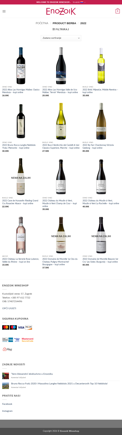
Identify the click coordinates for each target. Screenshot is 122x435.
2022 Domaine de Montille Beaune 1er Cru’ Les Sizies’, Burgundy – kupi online (100, 260)
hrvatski (76, 2)
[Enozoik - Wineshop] (61, 11)
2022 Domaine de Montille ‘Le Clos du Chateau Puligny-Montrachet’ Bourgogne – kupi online (60, 262)
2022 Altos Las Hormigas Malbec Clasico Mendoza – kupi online (20, 91)
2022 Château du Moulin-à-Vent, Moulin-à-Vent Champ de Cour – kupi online (59, 203)
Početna (42, 23)
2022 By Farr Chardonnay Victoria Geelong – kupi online (98, 146)
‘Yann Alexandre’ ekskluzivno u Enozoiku (32, 374)
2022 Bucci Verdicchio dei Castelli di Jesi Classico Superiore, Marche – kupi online (60, 146)
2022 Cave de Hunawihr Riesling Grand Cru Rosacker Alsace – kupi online (20, 202)
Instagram (7, 411)
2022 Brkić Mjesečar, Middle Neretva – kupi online (100, 91)
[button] (4, 11)
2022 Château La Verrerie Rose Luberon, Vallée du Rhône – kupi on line (20, 260)
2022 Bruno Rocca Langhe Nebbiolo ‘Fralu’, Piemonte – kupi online (19, 146)
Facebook (7, 404)
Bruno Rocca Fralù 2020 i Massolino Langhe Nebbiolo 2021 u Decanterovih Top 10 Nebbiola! (59, 383)
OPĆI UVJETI (9, 308)
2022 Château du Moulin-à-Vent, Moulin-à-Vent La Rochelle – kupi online (101, 202)
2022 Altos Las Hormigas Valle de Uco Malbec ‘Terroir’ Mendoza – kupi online (60, 91)
